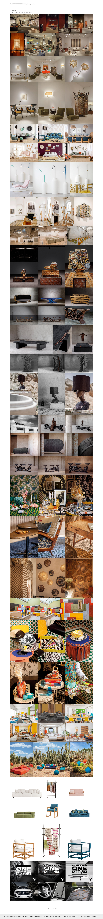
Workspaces (44, 6)
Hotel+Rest (35, 6)
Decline (93, 916)
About (71, 6)
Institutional (18, 6)
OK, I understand (83, 916)
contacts (77, 6)
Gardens (65, 6)
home (11, 6)
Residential (27, 6)
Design (59, 6)
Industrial (52, 6)
